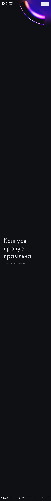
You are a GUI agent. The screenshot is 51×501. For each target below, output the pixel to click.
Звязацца (45, 3)
